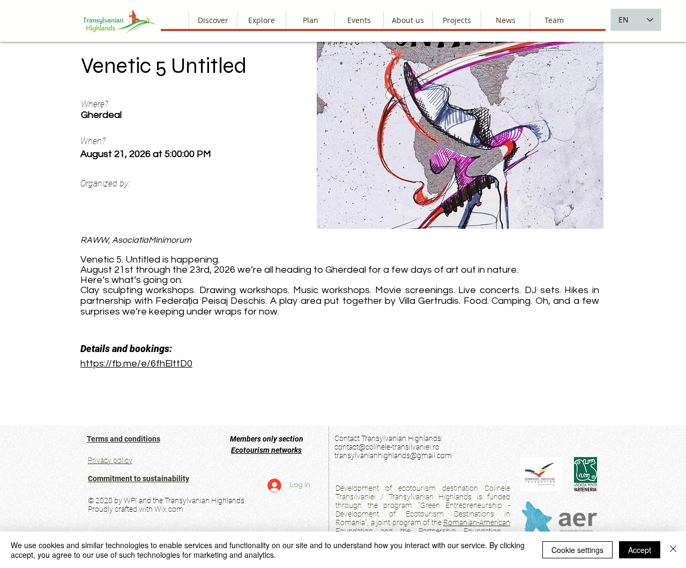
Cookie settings (577, 549)
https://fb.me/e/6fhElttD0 (136, 363)
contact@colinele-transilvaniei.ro (386, 447)
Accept (639, 549)
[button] (407, 20)
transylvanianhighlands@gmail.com (393, 455)
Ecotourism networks (266, 450)
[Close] (673, 549)
